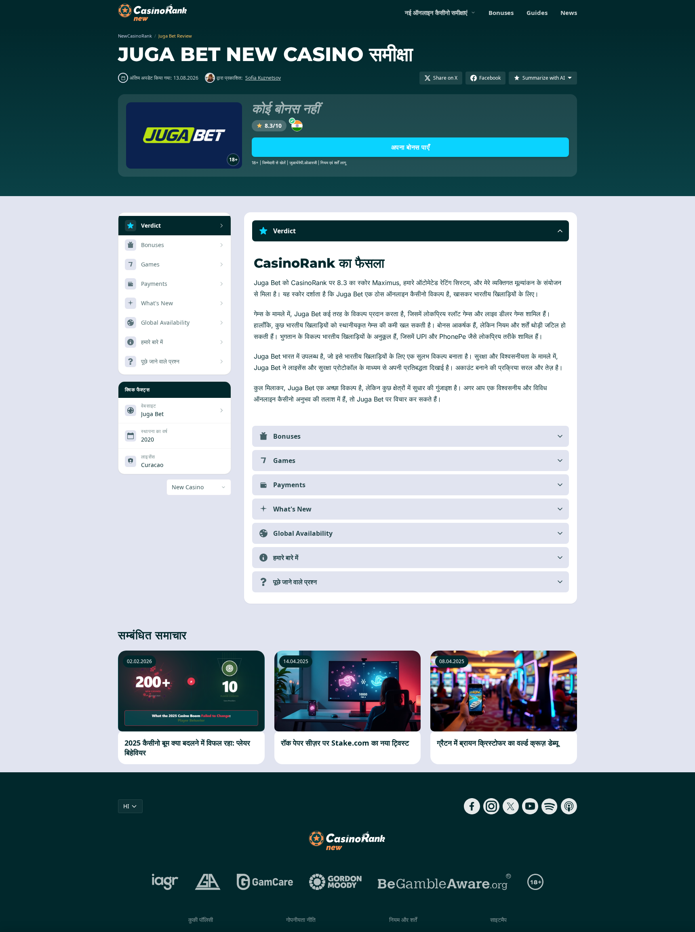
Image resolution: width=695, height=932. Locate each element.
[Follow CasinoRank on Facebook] (472, 806)
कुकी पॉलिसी (200, 920)
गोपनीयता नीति (301, 920)
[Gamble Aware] (444, 882)
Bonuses (501, 12)
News (568, 12)
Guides (537, 12)
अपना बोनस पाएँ (410, 147)
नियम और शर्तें (403, 920)
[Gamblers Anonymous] (208, 882)
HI (126, 806)
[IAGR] (165, 882)
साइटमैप (498, 920)
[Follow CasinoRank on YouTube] (530, 806)
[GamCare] (265, 882)
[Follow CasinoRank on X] (511, 806)
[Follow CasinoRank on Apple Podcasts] (569, 806)
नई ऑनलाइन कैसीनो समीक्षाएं (436, 12)
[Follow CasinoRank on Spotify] (549, 806)
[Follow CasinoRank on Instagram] (491, 806)
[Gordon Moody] (335, 882)
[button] (410, 230)
